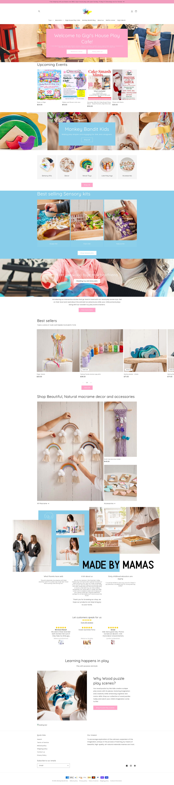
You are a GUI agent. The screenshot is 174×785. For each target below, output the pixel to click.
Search (39, 739)
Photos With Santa (117, 102)
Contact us (41, 752)
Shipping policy (42, 749)
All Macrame (42, 503)
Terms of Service (43, 742)
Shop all (87, 140)
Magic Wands (41, 374)
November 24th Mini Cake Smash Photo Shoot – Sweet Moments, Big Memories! (99, 102)
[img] (87, 620)
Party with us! (97, 52)
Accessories (108, 503)
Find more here (87, 310)
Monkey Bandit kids (62, 781)
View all (87, 388)
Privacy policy (83, 781)
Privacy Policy (41, 755)
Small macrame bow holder (112, 459)
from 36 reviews (87, 623)
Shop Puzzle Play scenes (105, 708)
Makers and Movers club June (71, 102)
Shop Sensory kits (87, 253)
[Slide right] (91, 383)
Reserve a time (76, 52)
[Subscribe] (68, 765)
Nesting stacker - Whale (131, 374)
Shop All (87, 185)
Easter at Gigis (41, 102)
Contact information (116, 781)
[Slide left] (83, 383)
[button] (39, 11)
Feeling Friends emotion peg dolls (90, 374)
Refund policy (41, 746)
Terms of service (93, 781)
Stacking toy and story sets (87, 281)
